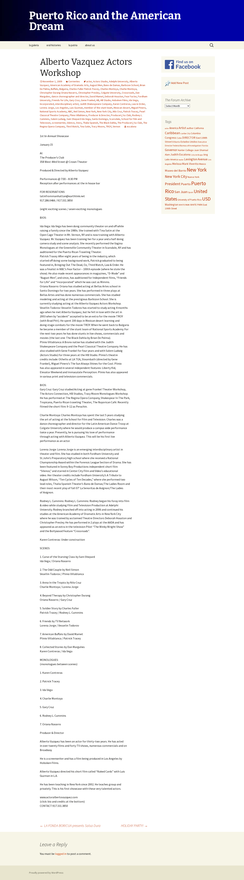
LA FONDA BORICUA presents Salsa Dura (70, 825)
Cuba (179, 137)
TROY (108, 126)
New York (91, 111)
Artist (182, 128)
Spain (190, 192)
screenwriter (59, 122)
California (199, 128)
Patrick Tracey (130, 111)
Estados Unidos (188, 141)
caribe (183, 133)
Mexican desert (122, 107)
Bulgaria (63, 89)
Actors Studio (100, 81)
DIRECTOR (188, 137)
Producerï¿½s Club (121, 115)
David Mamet (96, 96)
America (173, 128)
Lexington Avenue (195, 159)
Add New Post (180, 83)
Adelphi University (118, 81)
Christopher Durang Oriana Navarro (58, 92)
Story (79, 122)
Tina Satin (85, 126)
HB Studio (105, 100)
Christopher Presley (89, 92)
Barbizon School (130, 85)
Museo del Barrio (175, 170)
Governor (171, 150)
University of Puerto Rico (190, 199)
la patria (73, 45)
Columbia (196, 133)
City (188, 133)
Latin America (171, 159)
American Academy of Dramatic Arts (69, 85)
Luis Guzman (76, 107)
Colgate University (111, 92)
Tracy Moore (98, 126)
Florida (205, 145)
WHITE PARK (184, 204)
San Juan (181, 192)
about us (90, 45)
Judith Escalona (180, 154)
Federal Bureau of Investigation (187, 145)
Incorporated (47, 104)
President (172, 183)
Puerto (186, 184)
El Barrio (176, 141)
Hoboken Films (120, 100)
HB (97, 100)
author (190, 128)
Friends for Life (60, 100)
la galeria (34, 45)
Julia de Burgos (197, 155)
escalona (131, 126)
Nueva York (193, 177)
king (206, 154)
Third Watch (72, 126)
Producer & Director (99, 115)
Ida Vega (133, 100)
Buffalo (54, 89)
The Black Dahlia (107, 122)
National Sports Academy (53, 111)
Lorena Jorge (47, 107)
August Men (96, 85)
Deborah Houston (114, 96)
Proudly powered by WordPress (46, 872)
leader (181, 160)
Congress (170, 137)
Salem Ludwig (58, 119)
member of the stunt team (98, 107)
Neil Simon (79, 111)
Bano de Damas (112, 85)
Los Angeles (61, 107)
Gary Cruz (74, 100)
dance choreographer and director (69, 96)
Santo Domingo (100, 119)
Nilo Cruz (117, 111)
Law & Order (138, 104)
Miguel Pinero (138, 107)
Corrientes (74, 81)
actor (89, 81)
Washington (171, 204)
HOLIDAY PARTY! (134, 825)
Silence (71, 122)
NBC (70, 111)
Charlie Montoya (128, 89)
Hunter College (186, 150)
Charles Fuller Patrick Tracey (84, 89)
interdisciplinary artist (67, 104)
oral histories (53, 45)
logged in (60, 853)
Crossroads (128, 92)
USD (206, 199)
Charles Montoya (109, 89)
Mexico (202, 163)
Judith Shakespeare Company (96, 104)
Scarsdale (114, 119)
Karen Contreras (122, 104)
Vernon (116, 126)
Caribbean (172, 133)
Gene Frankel (88, 100)
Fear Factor (131, 96)
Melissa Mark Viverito (185, 163)
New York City (104, 111)
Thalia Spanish (90, 122)
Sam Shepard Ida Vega (79, 119)
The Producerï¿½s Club (130, 122)
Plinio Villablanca (78, 115)
